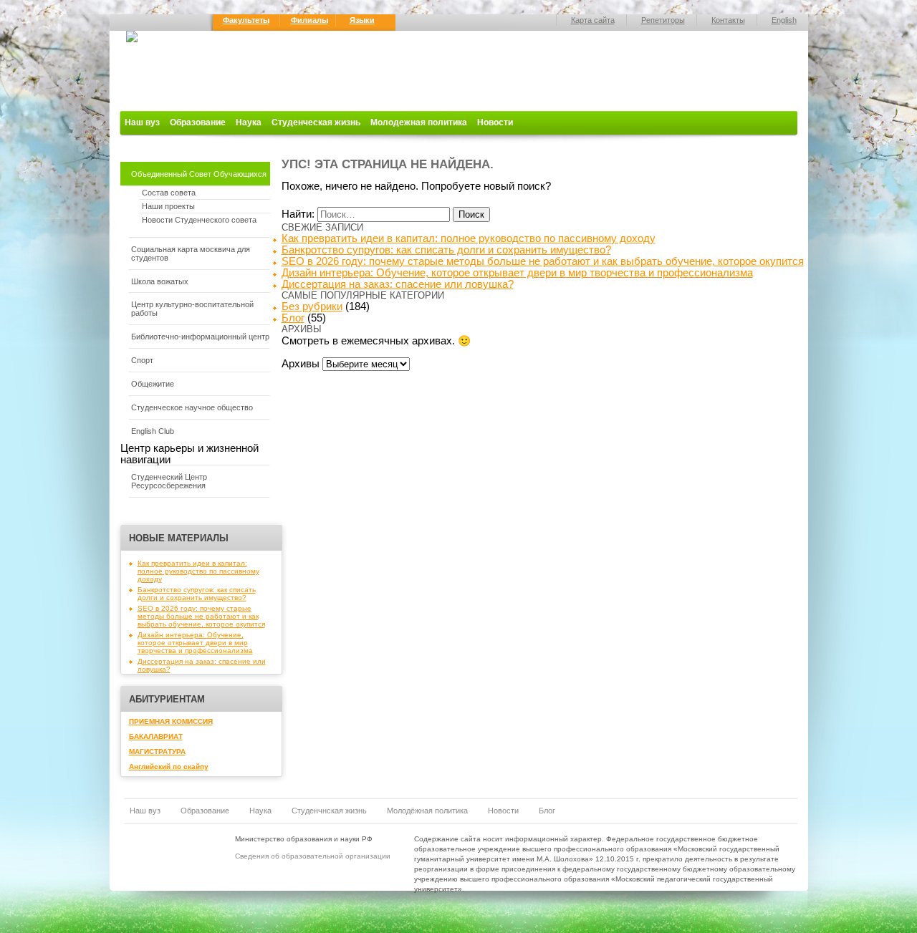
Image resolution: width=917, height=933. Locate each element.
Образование (198, 122)
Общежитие (152, 384)
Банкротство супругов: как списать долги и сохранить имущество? (197, 593)
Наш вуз (142, 122)
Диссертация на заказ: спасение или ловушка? (398, 284)
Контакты (728, 20)
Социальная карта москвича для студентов (190, 253)
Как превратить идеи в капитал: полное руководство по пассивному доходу (198, 571)
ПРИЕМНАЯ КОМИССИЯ (171, 721)
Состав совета (169, 192)
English (784, 20)
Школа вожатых (159, 281)
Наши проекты (168, 206)
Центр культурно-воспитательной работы (192, 308)
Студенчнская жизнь (329, 810)
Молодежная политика (418, 122)
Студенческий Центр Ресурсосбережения (169, 481)
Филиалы (309, 20)
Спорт (142, 360)
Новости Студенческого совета (199, 220)
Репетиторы (663, 20)
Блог (293, 318)
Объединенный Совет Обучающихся (199, 174)
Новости (495, 122)
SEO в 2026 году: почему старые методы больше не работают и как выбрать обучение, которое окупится (201, 616)
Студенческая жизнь (316, 122)
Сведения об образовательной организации (312, 856)
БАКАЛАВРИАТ (156, 736)
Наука (248, 122)
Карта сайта (593, 20)
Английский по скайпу (168, 766)
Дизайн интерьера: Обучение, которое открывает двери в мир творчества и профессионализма (195, 642)
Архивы (301, 363)
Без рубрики (312, 306)
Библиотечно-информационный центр (200, 336)
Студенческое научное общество (192, 407)
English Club (152, 431)
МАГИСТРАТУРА (157, 751)
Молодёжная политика (427, 810)
